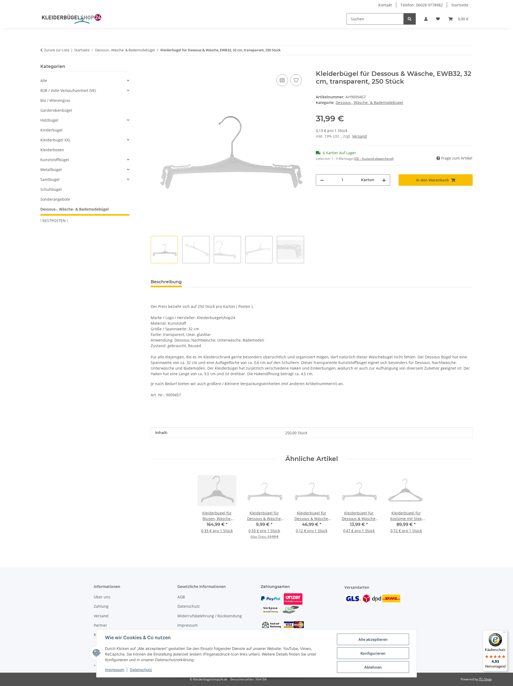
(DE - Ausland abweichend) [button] (374, 158)
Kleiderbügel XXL (55, 139)
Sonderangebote (55, 199)
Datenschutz (141, 669)
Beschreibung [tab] (166, 281)
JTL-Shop (485, 679)
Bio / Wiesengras (55, 100)
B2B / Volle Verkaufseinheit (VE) (68, 90)
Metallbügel (51, 169)
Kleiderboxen (52, 149)
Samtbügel (50, 179)
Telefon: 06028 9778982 (422, 4)
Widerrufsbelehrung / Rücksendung (209, 615)
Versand (359, 136)
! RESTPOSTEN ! (54, 220)
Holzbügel (49, 120)
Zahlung (101, 606)
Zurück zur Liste (56, 50)
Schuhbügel (51, 189)
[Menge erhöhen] (384, 180)
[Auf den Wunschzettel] (296, 80)
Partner (100, 625)
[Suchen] (409, 19)
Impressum (114, 669)
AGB (181, 596)
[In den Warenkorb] (155, 67)
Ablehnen (373, 667)
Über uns (102, 596)
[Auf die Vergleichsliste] (282, 80)
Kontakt (385, 4)
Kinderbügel (51, 130)
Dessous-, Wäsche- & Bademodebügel (369, 102)
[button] (426, 19)
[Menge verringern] (322, 180)
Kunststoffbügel (54, 159)
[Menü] (504, 633)
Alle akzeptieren (373, 639)
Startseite (459, 4)
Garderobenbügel (56, 110)
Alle (43, 80)
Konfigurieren (373, 653)
